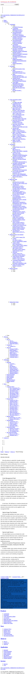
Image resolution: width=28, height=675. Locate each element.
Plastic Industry (7, 654)
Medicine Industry (8, 656)
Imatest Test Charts (8, 623)
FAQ (5, 665)
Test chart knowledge (9, 635)
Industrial (6, 650)
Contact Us (6, 643)
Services (6, 664)
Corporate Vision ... (16, 576)
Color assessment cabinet (9, 616)
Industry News (7, 631)
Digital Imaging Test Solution (10, 620)
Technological (7, 633)
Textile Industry (7, 652)
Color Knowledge (8, 634)
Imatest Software (7, 622)
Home (2, 451)
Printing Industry (7, 658)
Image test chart (7, 619)
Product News (7, 630)
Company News (7, 629)
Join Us (5, 641)
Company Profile (5, 576)
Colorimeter (6, 613)
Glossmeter (6, 615)
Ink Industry (6, 655)
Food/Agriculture (8, 651)
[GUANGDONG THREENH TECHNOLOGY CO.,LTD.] (14, 16)
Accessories (6, 617)
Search (16, 4)
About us (7, 451)
